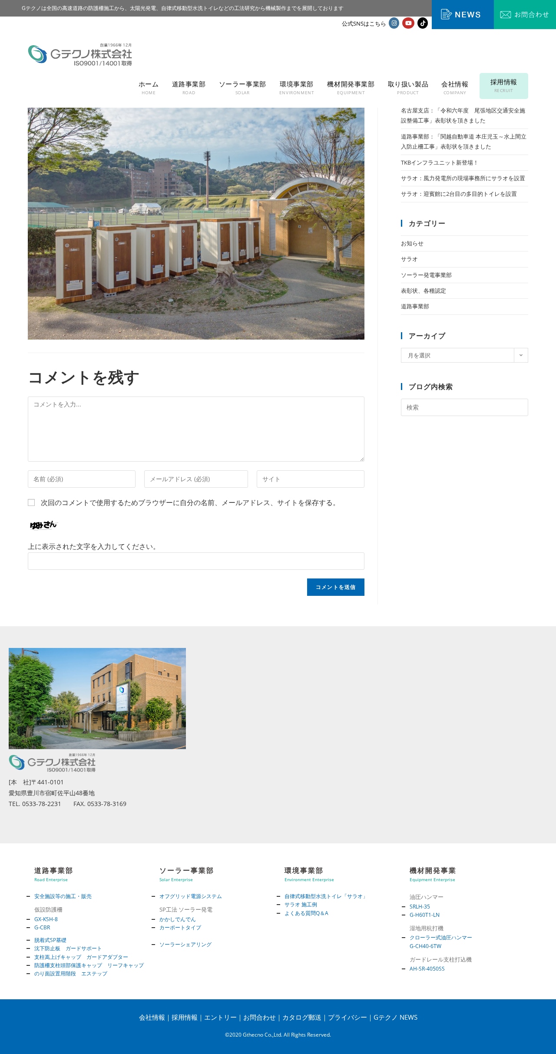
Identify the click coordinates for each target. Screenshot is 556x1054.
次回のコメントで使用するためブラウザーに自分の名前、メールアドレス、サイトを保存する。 (190, 502)
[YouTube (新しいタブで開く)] (408, 23)
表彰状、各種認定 (423, 290)
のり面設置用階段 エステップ (70, 973)
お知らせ (412, 243)
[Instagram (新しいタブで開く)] (394, 23)
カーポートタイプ (180, 927)
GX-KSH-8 (46, 919)
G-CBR (42, 927)
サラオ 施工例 (301, 904)
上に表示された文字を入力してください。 (94, 546)
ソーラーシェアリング (185, 944)
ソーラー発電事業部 (426, 275)
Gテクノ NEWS (395, 1017)
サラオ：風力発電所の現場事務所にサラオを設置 (463, 178)
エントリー (220, 1017)
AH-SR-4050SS (427, 968)
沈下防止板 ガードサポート (68, 948)
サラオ (409, 259)
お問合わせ (259, 1017)
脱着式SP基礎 (50, 940)
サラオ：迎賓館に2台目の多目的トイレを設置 (459, 194)
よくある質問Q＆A (306, 913)
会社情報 (152, 1017)
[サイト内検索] (464, 407)
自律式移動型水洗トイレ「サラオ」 (326, 896)
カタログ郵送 (301, 1017)
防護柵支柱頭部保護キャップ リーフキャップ (89, 965)
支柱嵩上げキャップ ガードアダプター (81, 957)
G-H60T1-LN (425, 915)
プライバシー (347, 1017)
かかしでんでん (177, 919)
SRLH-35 (420, 906)
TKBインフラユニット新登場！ (440, 162)
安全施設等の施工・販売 (63, 896)
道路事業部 (415, 306)
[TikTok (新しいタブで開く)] (422, 23)
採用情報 (185, 1017)
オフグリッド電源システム (190, 896)
